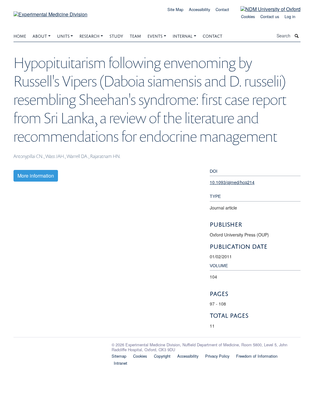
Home (19, 35)
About (40, 35)
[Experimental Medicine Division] (50, 12)
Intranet (120, 363)
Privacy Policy (217, 356)
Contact (222, 9)
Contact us (269, 16)
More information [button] (35, 175)
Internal (183, 35)
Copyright (162, 356)
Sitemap (119, 356)
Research (89, 35)
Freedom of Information (257, 356)
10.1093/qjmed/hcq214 (232, 182)
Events (155, 35)
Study (116, 35)
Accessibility (199, 9)
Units (63, 35)
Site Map (175, 9)
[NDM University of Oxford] (266, 8)
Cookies (248, 16)
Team (135, 35)
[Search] (297, 35)
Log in (290, 16)
